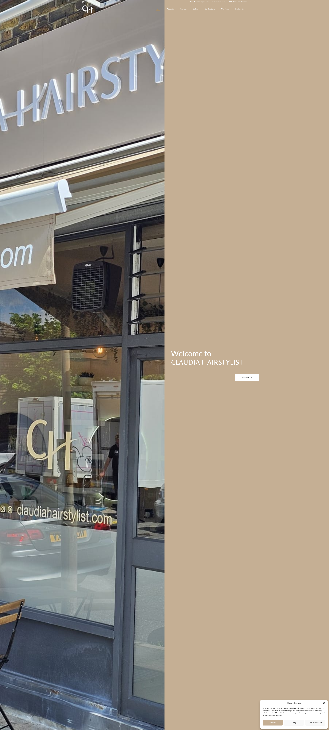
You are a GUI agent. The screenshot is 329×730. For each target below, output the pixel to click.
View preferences (315, 722)
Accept (273, 722)
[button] (324, 703)
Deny (294, 722)
